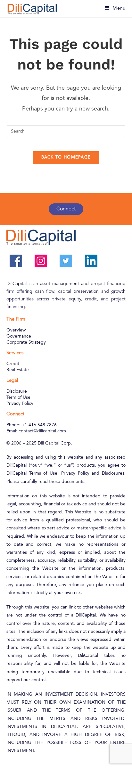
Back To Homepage (66, 157)
